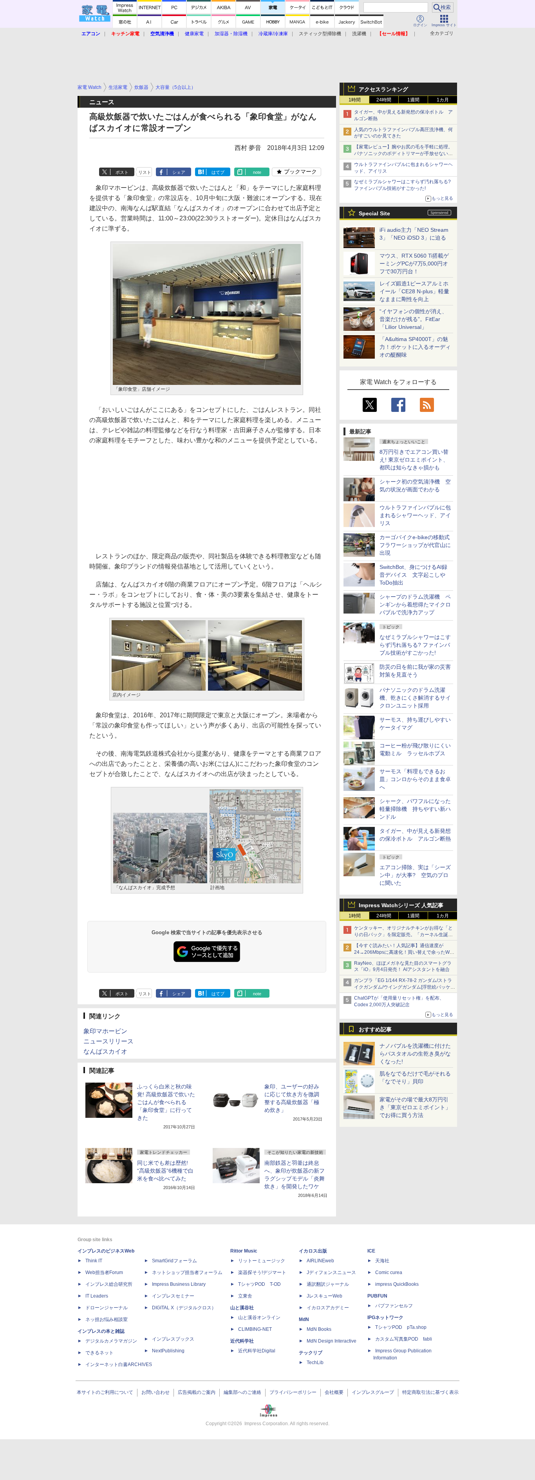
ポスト (122, 172)
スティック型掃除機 (320, 33)
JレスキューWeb (324, 1296)
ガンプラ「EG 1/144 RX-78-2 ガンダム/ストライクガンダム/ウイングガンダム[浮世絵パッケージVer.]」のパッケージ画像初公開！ (404, 987)
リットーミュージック (261, 1260)
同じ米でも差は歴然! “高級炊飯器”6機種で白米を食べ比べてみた (165, 1171)
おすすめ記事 (375, 1029)
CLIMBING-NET (255, 1329)
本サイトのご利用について (105, 1392)
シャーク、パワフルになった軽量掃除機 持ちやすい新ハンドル (415, 809)
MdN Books (319, 1329)
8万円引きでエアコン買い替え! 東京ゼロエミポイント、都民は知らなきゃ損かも (414, 460)
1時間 (355, 100)
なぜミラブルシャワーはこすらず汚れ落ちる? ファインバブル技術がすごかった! (415, 645)
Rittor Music (243, 1251)
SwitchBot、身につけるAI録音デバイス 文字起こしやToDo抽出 (413, 575)
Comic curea (388, 1272)
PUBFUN (377, 1296)
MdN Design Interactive (331, 1341)
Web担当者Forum (104, 1272)
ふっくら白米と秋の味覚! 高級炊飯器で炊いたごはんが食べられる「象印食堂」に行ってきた (166, 1102)
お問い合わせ (155, 1392)
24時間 (383, 100)
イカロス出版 (313, 1251)
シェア (178, 172)
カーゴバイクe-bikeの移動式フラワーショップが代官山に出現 (415, 545)
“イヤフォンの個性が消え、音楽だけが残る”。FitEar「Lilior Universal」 (413, 319)
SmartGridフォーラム (174, 1260)
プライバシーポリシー (292, 1392)
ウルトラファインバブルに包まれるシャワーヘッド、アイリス (415, 515)
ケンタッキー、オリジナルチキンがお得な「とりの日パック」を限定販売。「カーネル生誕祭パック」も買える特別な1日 (403, 934)
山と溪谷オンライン (259, 1317)
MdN (304, 1319)
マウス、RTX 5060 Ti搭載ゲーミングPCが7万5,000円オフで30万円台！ (414, 263)
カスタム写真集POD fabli (403, 1339)
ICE (371, 1251)
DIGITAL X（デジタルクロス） (184, 1307)
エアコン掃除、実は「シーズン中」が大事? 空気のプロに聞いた (415, 875)
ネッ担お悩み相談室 (106, 1319)
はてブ (217, 172)
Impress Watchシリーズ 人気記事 (401, 905)
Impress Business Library (179, 1284)
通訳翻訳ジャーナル (328, 1284)
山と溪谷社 (242, 1307)
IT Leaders (96, 1296)
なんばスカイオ (105, 1051)
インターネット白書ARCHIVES (118, 1364)
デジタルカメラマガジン (111, 1341)
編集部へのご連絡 (242, 1392)
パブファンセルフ (394, 1306)
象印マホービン (105, 1031)
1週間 (413, 100)
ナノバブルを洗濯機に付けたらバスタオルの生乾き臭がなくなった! (415, 1054)
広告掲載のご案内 (196, 1392)
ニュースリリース (108, 1041)
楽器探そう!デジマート (262, 1272)
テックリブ (310, 1352)
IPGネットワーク (385, 1317)
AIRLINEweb (320, 1260)
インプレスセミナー (173, 1296)
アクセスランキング (383, 89)
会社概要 (334, 1392)
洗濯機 (359, 33)
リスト (144, 172)
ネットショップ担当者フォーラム (187, 1272)
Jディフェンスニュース (331, 1272)
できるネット (99, 1352)
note (257, 172)
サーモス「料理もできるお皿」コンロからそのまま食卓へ (415, 779)
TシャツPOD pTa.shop (401, 1327)
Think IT (93, 1260)
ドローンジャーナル (106, 1307)
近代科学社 (242, 1341)
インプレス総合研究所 (108, 1284)
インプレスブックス (173, 1339)
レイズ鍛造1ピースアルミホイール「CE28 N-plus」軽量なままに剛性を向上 (414, 291)
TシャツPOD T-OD (259, 1284)
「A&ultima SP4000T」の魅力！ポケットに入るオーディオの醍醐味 (415, 347)
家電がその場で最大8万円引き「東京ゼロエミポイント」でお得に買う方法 (415, 1107)
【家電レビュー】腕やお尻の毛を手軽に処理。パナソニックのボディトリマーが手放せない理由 (403, 153)
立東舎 (245, 1296)
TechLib (315, 1362)
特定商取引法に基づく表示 (430, 1392)
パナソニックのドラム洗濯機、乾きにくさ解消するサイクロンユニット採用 (415, 698)
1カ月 (443, 100)
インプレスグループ (373, 1392)
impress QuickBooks (397, 1284)
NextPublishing (168, 1351)
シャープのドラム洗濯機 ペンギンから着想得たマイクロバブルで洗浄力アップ (415, 604)
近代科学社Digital (256, 1351)
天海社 (382, 1260)
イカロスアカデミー (328, 1307)
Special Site (374, 213)
